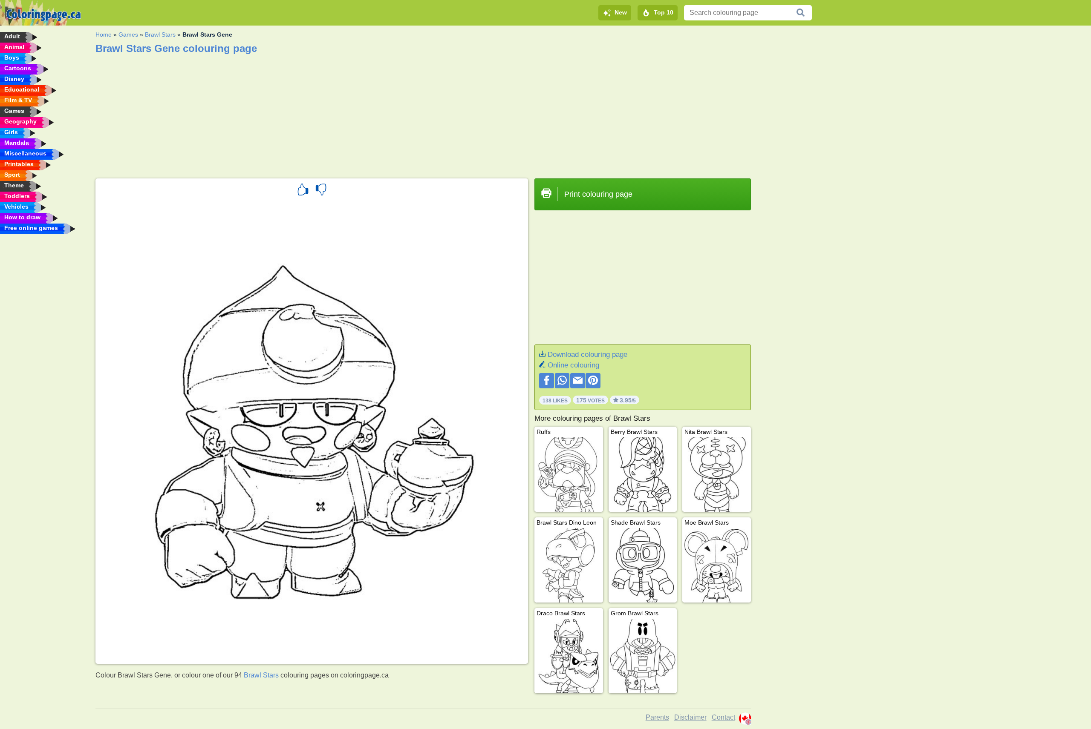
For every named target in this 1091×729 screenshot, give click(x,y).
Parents (657, 717)
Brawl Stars (160, 34)
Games (128, 34)
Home (103, 34)
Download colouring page (587, 354)
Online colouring (573, 365)
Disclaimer (690, 717)
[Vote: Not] (321, 191)
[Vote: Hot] (303, 191)
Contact (723, 717)
